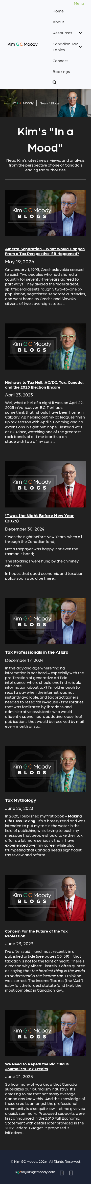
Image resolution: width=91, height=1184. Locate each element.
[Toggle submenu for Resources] (80, 32)
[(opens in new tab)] (45, 212)
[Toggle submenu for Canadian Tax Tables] (80, 46)
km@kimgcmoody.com (35, 1172)
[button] (67, 82)
